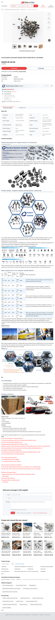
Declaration (41, 614)
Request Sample (22, 71)
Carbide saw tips (4, 569)
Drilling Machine (32, 585)
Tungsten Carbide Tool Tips (31, 601)
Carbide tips (3, 566)
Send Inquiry (14, 68)
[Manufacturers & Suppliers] (27, 2)
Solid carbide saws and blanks (47, 566)
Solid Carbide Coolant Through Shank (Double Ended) (21, 571)
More (2, 610)
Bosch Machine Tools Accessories (30, 588)
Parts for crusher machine (33, 571)
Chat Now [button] (41, 68)
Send (13, 512)
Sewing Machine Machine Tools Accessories (11, 588)
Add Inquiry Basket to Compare (27, 51)
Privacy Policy (47, 614)
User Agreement (35, 614)
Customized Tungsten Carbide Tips (9, 604)
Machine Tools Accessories (32, 9)
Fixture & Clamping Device (7, 585)
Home (2, 9)
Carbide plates (17, 569)
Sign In (3, 101)
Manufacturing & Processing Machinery (12, 9)
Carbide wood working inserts (20, 566)
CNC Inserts (43, 569)
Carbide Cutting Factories (38, 598)
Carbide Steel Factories (25, 598)
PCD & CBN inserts (5, 571)
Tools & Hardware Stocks (21, 585)
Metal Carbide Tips (23, 604)
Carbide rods (30, 566)
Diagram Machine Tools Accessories (9, 591)
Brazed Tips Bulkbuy (6, 607)
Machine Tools (23, 9)
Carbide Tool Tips (19, 601)
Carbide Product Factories (7, 601)
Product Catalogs (20, 563)
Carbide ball (43, 571)
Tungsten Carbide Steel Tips (36, 604)
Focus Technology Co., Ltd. (19, 614)
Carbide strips (30, 569)
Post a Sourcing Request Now (40, 513)
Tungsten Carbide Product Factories (9, 598)
